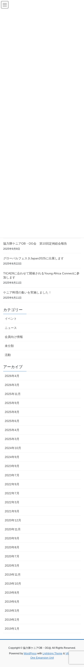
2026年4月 (12, 376)
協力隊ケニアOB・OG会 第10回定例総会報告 (35, 243)
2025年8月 (12, 412)
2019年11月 (13, 574)
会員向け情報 (14, 337)
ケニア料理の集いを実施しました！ (27, 292)
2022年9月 (12, 484)
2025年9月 (12, 403)
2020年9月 (12, 538)
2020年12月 (13, 520)
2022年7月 (12, 493)
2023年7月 (12, 475)
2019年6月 (12, 601)
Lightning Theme (52, 653)
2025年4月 (12, 430)
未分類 (9, 346)
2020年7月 (12, 556)
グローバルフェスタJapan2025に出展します (33, 258)
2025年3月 (12, 439)
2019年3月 (12, 610)
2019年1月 (12, 628)
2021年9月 (12, 511)
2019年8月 (12, 592)
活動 (8, 355)
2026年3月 (12, 385)
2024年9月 (12, 457)
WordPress (30, 653)
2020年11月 (13, 529)
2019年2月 (12, 619)
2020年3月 (12, 565)
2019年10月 (13, 583)
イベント (11, 318)
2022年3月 (12, 502)
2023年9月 (12, 466)
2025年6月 (12, 421)
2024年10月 (13, 448)
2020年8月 (12, 547)
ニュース (11, 328)
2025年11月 (13, 394)
